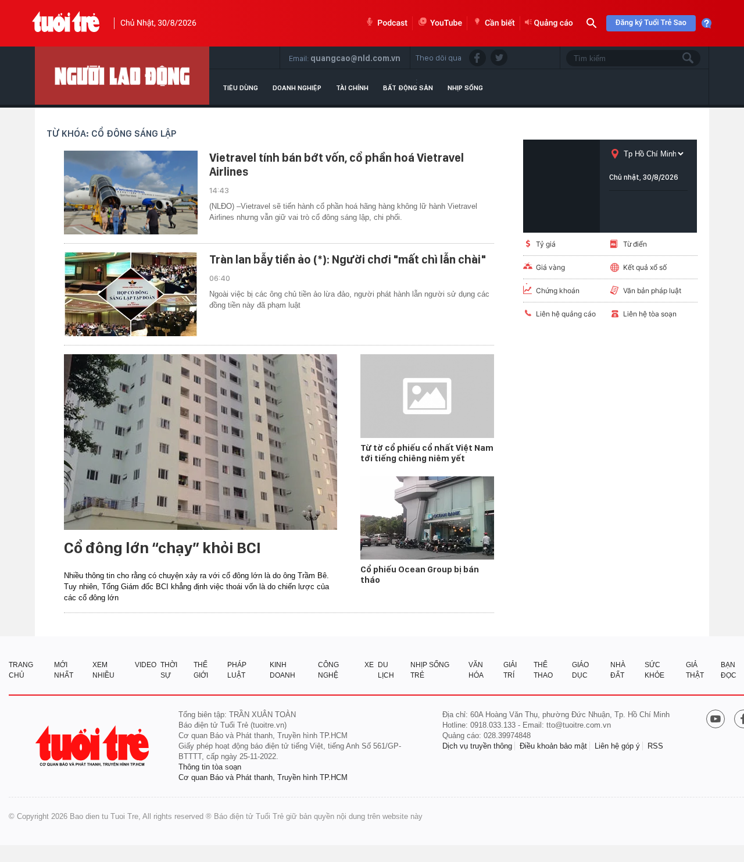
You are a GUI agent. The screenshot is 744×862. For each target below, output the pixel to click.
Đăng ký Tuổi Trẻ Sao (651, 23)
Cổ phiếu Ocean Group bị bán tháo (419, 574)
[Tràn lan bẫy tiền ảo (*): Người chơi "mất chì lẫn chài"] (131, 294)
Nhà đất (617, 670)
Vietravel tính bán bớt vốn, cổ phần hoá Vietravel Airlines (336, 165)
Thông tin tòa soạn (209, 767)
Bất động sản (408, 88)
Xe (369, 665)
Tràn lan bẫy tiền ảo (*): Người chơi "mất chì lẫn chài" (347, 259)
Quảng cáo (553, 23)
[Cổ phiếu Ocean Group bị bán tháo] (427, 518)
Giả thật (695, 670)
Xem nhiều (103, 670)
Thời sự (168, 670)
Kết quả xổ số (645, 267)
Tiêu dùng (240, 88)
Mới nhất (63, 670)
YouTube (446, 23)
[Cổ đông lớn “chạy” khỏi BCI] (200, 442)
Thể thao (543, 670)
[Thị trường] (122, 76)
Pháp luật (236, 670)
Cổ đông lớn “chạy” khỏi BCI (162, 548)
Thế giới (201, 670)
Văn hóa (476, 670)
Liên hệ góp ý (617, 746)
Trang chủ (21, 670)
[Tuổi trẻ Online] (93, 746)
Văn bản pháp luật (652, 290)
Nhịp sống (465, 88)
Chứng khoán (558, 290)
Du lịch (386, 670)
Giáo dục (580, 670)
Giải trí (510, 670)
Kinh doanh (282, 670)
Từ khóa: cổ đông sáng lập (111, 133)
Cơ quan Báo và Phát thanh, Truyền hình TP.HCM (263, 777)
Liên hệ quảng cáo (566, 313)
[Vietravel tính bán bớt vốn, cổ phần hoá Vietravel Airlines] (131, 192)
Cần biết (500, 23)
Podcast (392, 23)
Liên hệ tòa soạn (650, 313)
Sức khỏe (654, 670)
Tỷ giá (546, 244)
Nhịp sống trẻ (429, 670)
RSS (655, 746)
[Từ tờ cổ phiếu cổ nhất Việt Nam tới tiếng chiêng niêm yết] (427, 396)
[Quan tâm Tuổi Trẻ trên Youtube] (715, 720)
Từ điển (635, 244)
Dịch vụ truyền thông (477, 746)
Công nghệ (328, 670)
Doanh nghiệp (297, 88)
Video (145, 665)
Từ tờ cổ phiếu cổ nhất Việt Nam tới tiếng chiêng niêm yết (426, 453)
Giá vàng (550, 267)
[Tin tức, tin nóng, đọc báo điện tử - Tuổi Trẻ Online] (66, 23)
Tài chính (352, 88)
